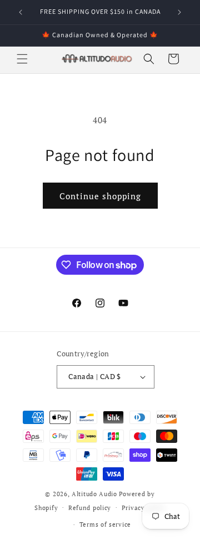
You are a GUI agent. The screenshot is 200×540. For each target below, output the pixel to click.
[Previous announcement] (20, 12)
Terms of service (105, 524)
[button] (22, 59)
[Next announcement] (179, 12)
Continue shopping (100, 195)
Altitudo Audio (94, 494)
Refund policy (89, 508)
